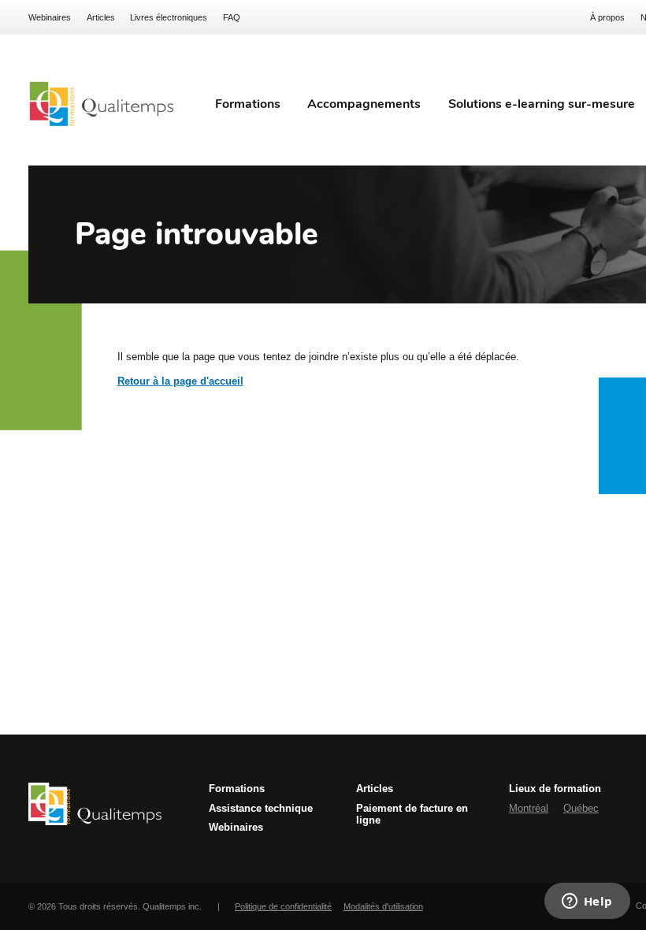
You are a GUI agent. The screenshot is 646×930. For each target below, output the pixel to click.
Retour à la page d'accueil (180, 381)
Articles (101, 17)
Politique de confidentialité (283, 906)
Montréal (528, 808)
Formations (237, 788)
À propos (607, 17)
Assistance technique (261, 808)
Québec (581, 808)
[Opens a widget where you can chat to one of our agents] (587, 902)
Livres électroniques (168, 17)
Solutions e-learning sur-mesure (541, 104)
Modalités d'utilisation (383, 906)
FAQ (231, 17)
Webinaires (49, 17)
